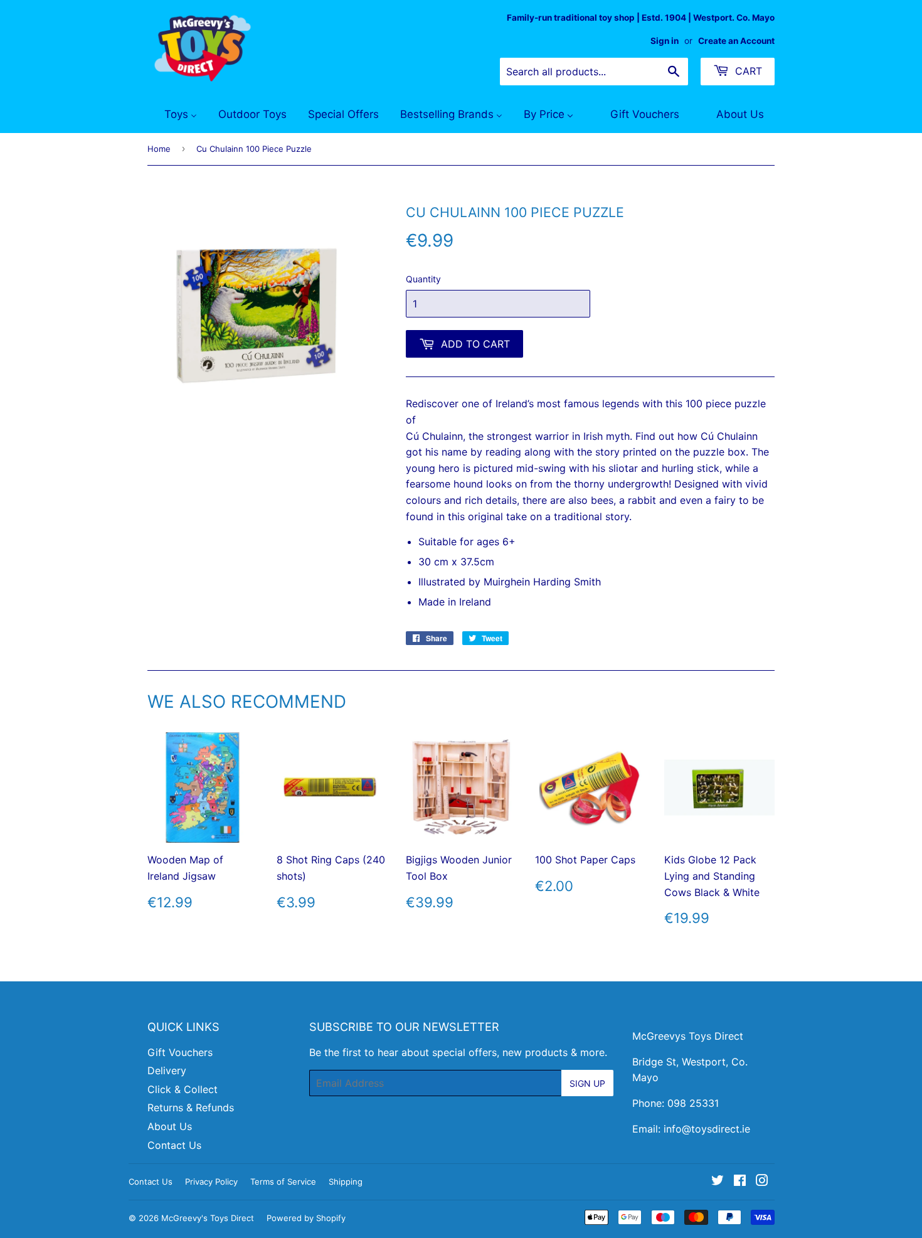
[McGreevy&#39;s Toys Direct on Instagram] (762, 1181)
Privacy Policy (211, 1182)
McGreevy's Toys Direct (207, 1218)
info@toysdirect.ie (707, 1129)
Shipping (346, 1182)
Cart (747, 71)
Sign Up (587, 1083)
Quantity (423, 279)
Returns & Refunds (190, 1107)
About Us (169, 1126)
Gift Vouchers (180, 1052)
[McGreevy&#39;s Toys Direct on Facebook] (739, 1181)
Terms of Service (283, 1182)
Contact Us (174, 1145)
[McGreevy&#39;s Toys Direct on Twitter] (717, 1181)
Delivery (166, 1070)
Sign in (664, 41)
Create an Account (736, 41)
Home (159, 149)
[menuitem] (173, 115)
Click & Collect (182, 1089)
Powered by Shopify (306, 1218)
